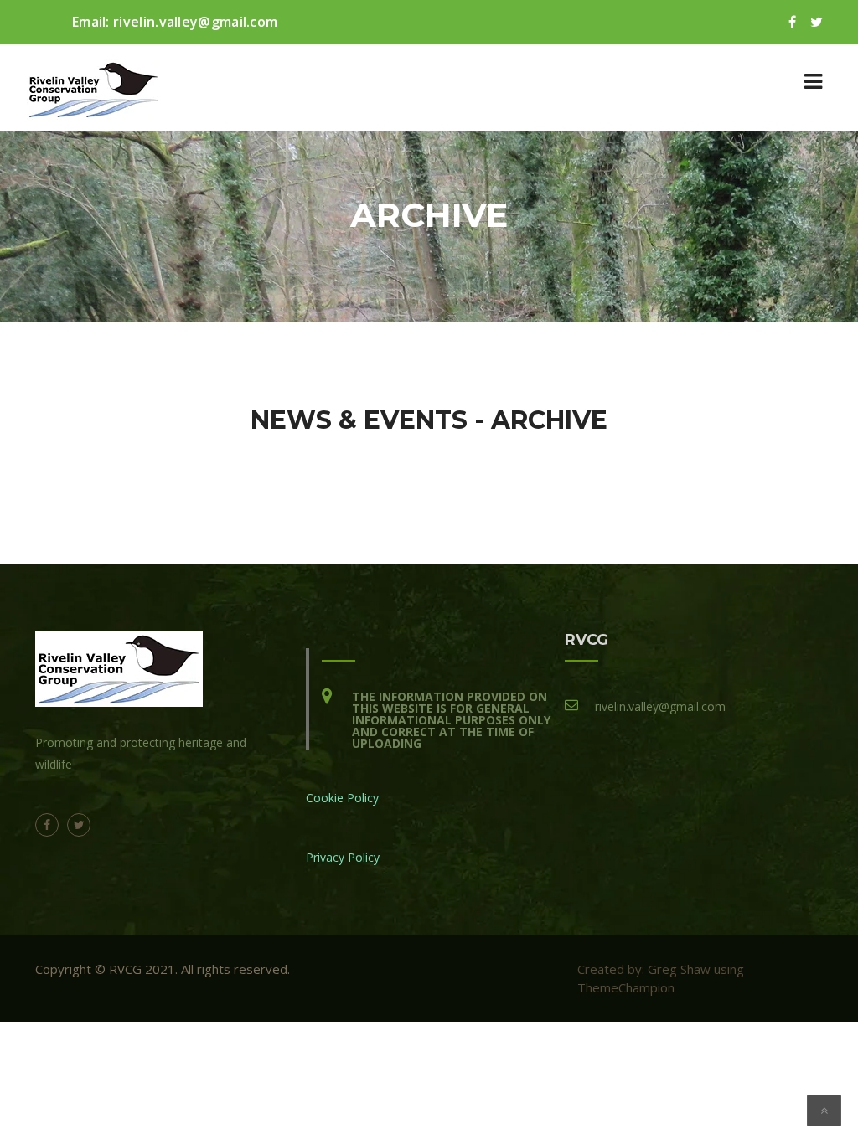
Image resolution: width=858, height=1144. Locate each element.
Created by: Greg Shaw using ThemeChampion (660, 978)
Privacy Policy (343, 857)
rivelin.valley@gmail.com (195, 22)
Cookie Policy (342, 798)
